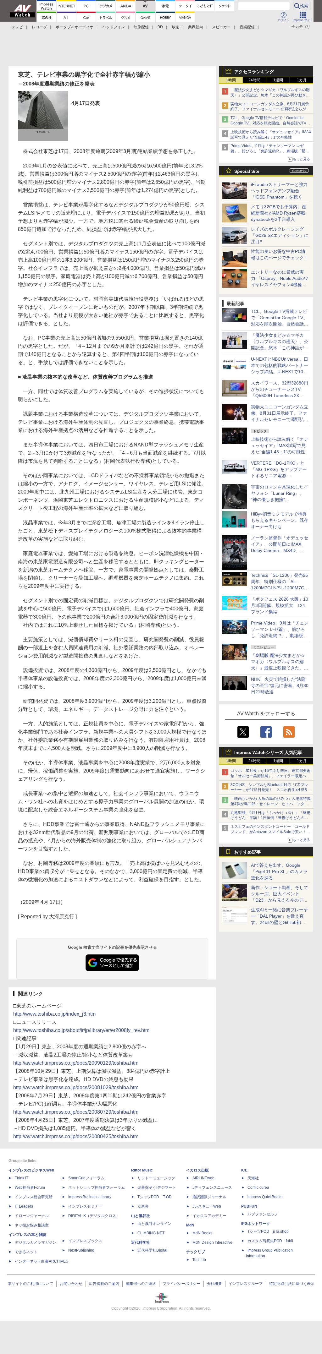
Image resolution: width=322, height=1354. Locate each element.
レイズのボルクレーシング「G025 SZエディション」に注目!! (279, 235)
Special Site (246, 171)
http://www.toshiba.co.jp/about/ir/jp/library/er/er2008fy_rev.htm (81, 1030)
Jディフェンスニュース (212, 1187)
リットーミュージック (156, 1178)
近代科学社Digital (152, 1250)
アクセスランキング (254, 71)
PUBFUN (249, 1206)
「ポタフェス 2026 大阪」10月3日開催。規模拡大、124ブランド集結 (279, 605)
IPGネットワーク (255, 1223)
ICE (244, 1170)
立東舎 (143, 1206)
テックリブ (195, 1252)
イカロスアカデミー (209, 1216)
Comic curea (258, 1187)
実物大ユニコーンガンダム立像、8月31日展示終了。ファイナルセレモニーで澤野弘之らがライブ (270, 109)
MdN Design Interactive (212, 1242)
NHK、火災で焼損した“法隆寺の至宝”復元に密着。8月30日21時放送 (279, 685)
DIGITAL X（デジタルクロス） (94, 1216)
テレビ (17, 27)
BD (160, 27)
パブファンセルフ (262, 1214)
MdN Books (202, 1233)
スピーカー (221, 27)
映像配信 (141, 27)
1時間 (231, 80)
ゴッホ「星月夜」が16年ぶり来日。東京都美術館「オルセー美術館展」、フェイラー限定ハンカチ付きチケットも (270, 775)
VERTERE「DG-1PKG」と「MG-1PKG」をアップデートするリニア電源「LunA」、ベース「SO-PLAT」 (279, 476)
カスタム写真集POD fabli (270, 1241)
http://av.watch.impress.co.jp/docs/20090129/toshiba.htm (75, 1063)
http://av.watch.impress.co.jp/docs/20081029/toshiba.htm (75, 1087)
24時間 (254, 80)
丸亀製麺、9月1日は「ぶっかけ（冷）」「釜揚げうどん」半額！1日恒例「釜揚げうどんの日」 (270, 818)
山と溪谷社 (140, 1216)
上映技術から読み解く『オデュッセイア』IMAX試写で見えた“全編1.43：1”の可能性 (279, 445)
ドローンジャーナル (32, 1216)
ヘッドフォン (113, 27)
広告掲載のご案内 (104, 1283)
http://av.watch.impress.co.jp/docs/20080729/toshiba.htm (75, 1112)
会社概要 (214, 1283)
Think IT (21, 1178)
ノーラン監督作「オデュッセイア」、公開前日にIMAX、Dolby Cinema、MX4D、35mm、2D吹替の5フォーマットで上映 (279, 550)
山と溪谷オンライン (154, 1223)
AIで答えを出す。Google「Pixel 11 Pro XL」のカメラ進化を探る (279, 871)
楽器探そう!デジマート (156, 1187)
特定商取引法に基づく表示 (291, 1283)
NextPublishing (81, 1250)
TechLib (199, 1260)
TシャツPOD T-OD (154, 1197)
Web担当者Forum (30, 1187)
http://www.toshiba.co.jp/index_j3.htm (54, 1014)
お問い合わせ (71, 1283)
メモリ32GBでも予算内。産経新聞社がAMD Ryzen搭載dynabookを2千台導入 (278, 213)
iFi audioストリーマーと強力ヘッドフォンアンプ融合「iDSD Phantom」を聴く (279, 190)
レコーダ (39, 27)
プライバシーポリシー (181, 1283)
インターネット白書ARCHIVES (41, 1261)
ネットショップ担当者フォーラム (96, 1187)
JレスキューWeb (206, 1206)
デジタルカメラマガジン (35, 1242)
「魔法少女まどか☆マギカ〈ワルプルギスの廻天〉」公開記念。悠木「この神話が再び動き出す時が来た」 (270, 95)
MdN (190, 1225)
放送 (175, 27)
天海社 (253, 1178)
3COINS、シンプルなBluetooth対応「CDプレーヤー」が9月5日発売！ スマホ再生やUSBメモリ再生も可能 (270, 790)
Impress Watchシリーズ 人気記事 (268, 752)
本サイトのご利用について (30, 1283)
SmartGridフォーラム (86, 1178)
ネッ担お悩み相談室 (32, 1225)
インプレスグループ (246, 1283)
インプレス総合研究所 (34, 1197)
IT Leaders (24, 1206)
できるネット (26, 1252)
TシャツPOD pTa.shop (268, 1231)
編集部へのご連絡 (141, 1283)
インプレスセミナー (85, 1206)
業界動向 (195, 27)
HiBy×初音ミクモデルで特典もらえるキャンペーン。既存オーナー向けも (279, 520)
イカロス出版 (197, 1170)
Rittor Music (142, 1170)
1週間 (278, 80)
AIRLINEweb (203, 1178)
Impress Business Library (89, 1197)
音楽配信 (247, 27)
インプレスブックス (85, 1241)
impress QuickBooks (264, 1197)
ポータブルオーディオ (74, 27)
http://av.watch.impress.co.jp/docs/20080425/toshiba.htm (75, 1136)
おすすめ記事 (247, 851)
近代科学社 (140, 1242)
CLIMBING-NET (150, 1233)
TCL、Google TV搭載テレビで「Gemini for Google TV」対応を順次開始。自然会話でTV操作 (270, 123)
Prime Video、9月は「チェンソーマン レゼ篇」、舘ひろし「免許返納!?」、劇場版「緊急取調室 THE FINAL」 (269, 151)
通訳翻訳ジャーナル (209, 1197)
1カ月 (302, 80)
